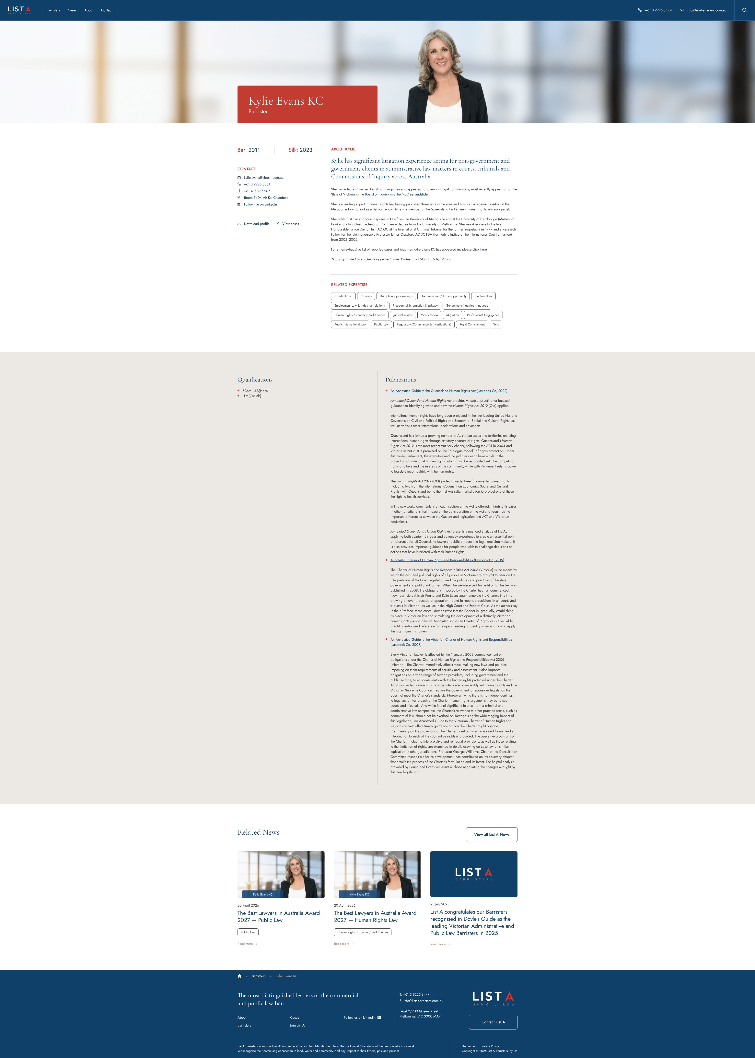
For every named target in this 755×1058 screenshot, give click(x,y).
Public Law (381, 324)
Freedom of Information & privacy (415, 305)
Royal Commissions (472, 324)
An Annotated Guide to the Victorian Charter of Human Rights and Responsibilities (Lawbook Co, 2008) (451, 642)
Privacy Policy (490, 1046)
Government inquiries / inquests (467, 305)
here (483, 249)
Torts (496, 324)
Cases (72, 10)
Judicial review (402, 315)
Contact (106, 10)
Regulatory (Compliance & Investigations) (424, 324)
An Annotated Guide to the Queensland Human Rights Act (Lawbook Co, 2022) (448, 390)
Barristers (53, 10)
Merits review (429, 315)
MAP (437, 1016)
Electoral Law (483, 296)
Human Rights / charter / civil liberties (359, 315)
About (88, 10)
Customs (366, 296)
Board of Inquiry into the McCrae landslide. (396, 194)
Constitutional (343, 296)
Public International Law (350, 324)
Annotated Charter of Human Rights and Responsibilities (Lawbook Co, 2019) (447, 560)
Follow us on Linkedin (361, 1017)
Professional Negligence (483, 315)
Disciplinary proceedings (396, 296)
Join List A (297, 1025)
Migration (452, 315)
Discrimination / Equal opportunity (443, 296)
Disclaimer (469, 1046)
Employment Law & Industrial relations (359, 305)
